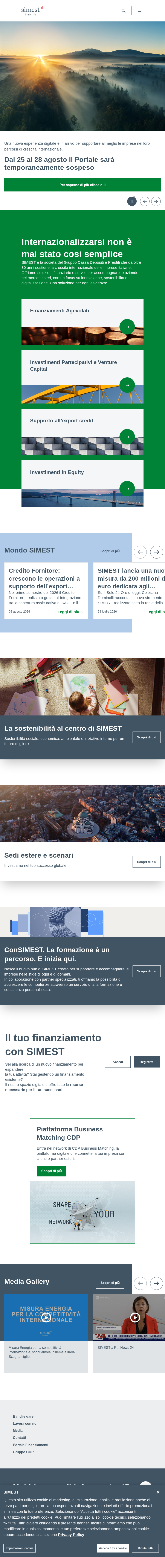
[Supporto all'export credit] (127, 436)
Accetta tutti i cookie (113, 1548)
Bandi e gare (23, 1416)
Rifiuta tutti (145, 1548)
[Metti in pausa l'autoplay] (132, 201)
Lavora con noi (25, 1423)
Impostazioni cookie (19, 1548)
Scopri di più (146, 737)
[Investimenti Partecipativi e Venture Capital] (127, 385)
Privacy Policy (71, 1535)
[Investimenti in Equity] (127, 488)
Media (18, 1430)
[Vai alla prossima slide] (156, 201)
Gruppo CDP (23, 1452)
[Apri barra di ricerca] (123, 10)
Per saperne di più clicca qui (82, 185)
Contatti (19, 1438)
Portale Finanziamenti (30, 1445)
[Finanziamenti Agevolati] (127, 326)
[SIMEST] (32, 11)
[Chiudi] (158, 1492)
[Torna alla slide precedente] (145, 201)
